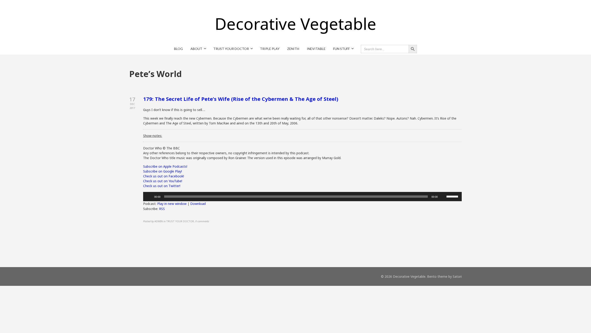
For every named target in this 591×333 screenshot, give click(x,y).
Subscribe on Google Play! (162, 171)
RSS (162, 209)
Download (198, 203)
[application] (302, 196)
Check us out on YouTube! (162, 181)
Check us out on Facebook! (163, 176)
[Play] (149, 196)
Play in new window (172, 203)
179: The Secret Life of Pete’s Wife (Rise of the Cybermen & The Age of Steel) (240, 98)
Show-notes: (152, 135)
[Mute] (442, 196)
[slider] (452, 196)
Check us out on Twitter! (161, 186)
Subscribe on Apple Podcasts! (165, 166)
